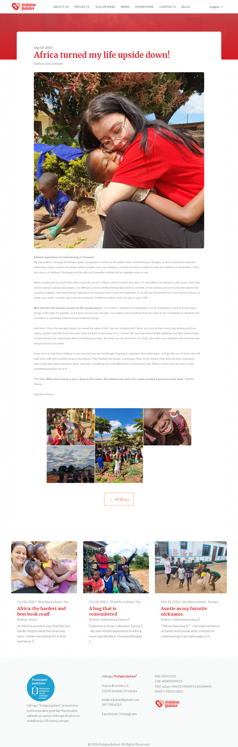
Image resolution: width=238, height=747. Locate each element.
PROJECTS (82, 6)
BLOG (186, 6)
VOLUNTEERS (105, 6)
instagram (128, 713)
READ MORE (44, 567)
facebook (110, 713)
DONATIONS (144, 6)
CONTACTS (167, 6)
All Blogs (119, 499)
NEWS (125, 6)
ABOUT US (61, 6)
